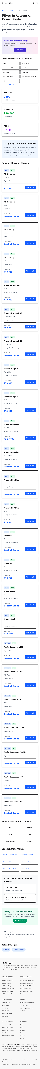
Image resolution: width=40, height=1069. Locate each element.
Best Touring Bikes (25, 988)
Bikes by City (11, 10)
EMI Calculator (24, 1005)
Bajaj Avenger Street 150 (29, 76)
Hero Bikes (5, 1008)
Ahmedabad (28, 1046)
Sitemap (35, 1064)
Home (3, 10)
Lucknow (4, 1048)
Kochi (14, 1048)
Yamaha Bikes (5, 1011)
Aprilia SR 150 (25, 63)
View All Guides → (25, 994)
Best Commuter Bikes (26, 986)
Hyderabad (5, 1046)
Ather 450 (24, 68)
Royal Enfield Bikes (7, 1013)
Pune (22, 1046)
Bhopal (24, 1050)
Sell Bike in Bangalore (8, 986)
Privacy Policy (6, 1064)
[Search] (37, 3)
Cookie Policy (24, 1064)
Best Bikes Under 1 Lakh (27, 980)
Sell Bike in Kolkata (7, 994)
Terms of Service (16, 1064)
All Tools (22, 1011)
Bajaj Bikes (5, 1016)
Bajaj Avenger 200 (8, 76)
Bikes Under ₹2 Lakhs (8, 1030)
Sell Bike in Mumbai (7, 980)
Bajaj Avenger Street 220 (10, 81)
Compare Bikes (6, 1003)
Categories (23, 1033)
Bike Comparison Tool (26, 1008)
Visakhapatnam (11, 1050)
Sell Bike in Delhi (6, 983)
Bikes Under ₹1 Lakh (7, 1027)
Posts (21, 1027)
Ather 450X (6, 72)
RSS (30, 1064)
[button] (3, 3)
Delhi (28, 1045)
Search (22, 1038)
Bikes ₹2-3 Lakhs (6, 1033)
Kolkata (17, 1046)
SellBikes (9, 3)
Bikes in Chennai (18, 950)
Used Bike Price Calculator (27, 1003)
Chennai (11, 1046)
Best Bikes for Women (26, 991)
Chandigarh (29, 1048)
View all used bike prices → (9, 85)
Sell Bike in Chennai (7, 991)
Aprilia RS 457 (7, 63)
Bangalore (34, 1045)
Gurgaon (29, 1050)
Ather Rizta (25, 72)
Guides (22, 1025)
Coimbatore (21, 1048)
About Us (22, 1035)
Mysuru (35, 1050)
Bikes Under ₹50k (7, 1025)
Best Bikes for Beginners (27, 983)
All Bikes (6, 950)
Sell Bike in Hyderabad (8, 988)
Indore (10, 1048)
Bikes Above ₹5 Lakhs (8, 1035)
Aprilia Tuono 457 (8, 68)
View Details (30, 187)
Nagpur (4, 1050)
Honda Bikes (5, 1005)
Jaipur (35, 1046)
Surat (18, 1050)
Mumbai (23, 1045)
